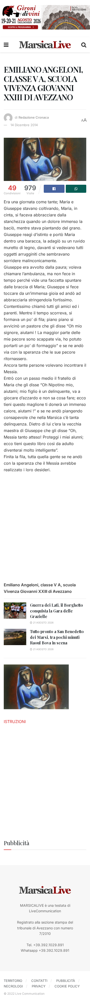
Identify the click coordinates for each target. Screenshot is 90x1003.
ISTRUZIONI (15, 721)
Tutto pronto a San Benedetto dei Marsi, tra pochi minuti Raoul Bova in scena (57, 637)
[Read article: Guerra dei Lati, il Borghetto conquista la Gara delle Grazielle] (15, 610)
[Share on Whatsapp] (76, 189)
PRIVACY (39, 986)
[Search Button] (83, 44)
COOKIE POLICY (67, 986)
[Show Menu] (6, 44)
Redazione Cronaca (33, 117)
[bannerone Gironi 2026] (45, 17)
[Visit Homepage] (45, 45)
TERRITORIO (13, 981)
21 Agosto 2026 (43, 622)
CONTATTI (39, 981)
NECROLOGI (13, 986)
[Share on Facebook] (54, 189)
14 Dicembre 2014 (24, 125)
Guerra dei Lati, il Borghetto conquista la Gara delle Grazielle (56, 610)
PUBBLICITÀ (65, 981)
